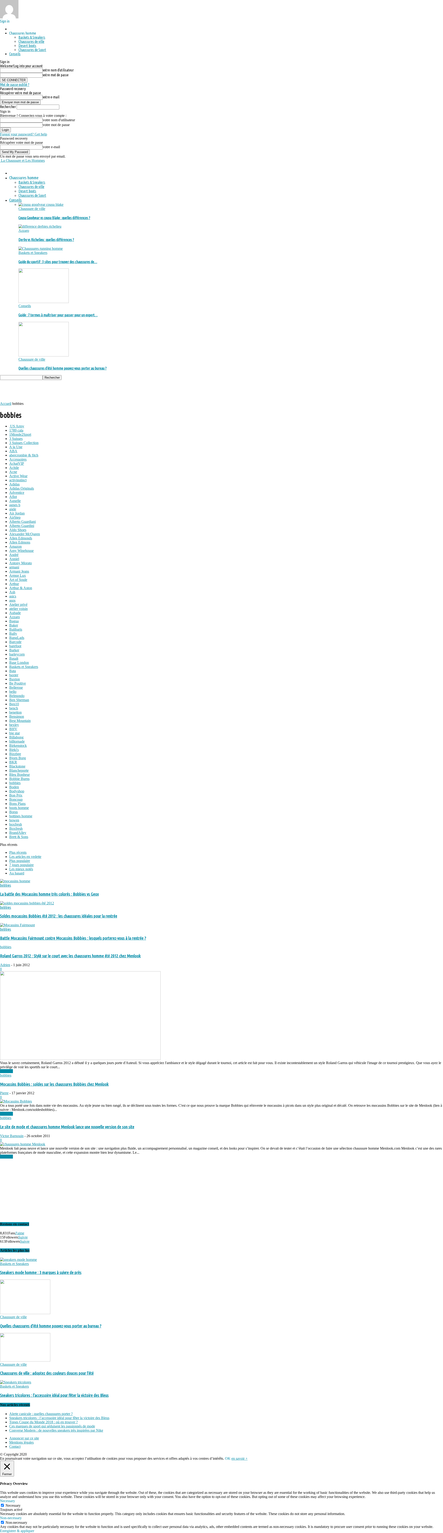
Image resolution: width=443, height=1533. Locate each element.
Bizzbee (15, 754)
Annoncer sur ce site (24, 1438)
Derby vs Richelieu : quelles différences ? (46, 240)
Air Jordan (17, 513)
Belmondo (16, 696)
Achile (14, 468)
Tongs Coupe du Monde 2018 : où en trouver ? (43, 1422)
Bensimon (16, 716)
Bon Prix (15, 795)
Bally (13, 634)
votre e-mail (51, 97)
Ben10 (14, 704)
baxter (13, 675)
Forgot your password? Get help (23, 134)
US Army (16, 426)
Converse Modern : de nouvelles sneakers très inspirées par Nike (56, 1430)
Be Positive (17, 683)
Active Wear (18, 476)
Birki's (14, 750)
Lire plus (6, 1071)
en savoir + (239, 1458)
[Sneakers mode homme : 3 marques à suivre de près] (18, 1260)
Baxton (14, 679)
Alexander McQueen (24, 534)
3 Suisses (16, 439)
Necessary (13, 1505)
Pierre (4, 1093)
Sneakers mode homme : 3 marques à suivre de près (40, 1272)
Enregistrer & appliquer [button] (17, 1531)
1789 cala (16, 430)
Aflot (13, 497)
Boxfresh (16, 828)
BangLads (16, 638)
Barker (14, 650)
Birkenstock (18, 745)
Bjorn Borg (17, 758)
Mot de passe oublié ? (14, 84)
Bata (12, 671)
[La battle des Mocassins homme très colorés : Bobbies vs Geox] (15, 881)
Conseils (15, 54)
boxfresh (15, 824)
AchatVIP (16, 463)
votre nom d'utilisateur (58, 70)
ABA (13, 451)
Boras (13, 812)
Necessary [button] (7, 1501)
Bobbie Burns (19, 779)
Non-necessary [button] (11, 1518)
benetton (15, 712)
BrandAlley (17, 833)
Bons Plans (17, 804)
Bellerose (16, 687)
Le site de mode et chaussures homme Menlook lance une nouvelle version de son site (67, 1126)
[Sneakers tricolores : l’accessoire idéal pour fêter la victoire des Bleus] (15, 1382)
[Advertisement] (84, 390)
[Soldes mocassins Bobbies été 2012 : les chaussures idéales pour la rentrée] (27, 903)
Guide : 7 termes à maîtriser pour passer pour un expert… (58, 315)
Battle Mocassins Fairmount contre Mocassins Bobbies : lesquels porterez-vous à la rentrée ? (73, 938)
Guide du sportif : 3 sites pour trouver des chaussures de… (57, 262)
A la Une (15, 447)
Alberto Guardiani (22, 522)
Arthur (14, 584)
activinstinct (18, 480)
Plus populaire (19, 861)
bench (13, 708)
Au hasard (16, 873)
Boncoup (16, 799)
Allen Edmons (19, 542)
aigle (12, 509)
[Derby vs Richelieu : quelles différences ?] (39, 226)
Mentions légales (21, 1442)
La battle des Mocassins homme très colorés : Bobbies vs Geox (49, 894)
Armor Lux (17, 575)
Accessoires (18, 459)
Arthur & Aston (20, 588)
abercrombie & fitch (23, 455)
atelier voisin (18, 609)
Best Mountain (20, 721)
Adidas (14, 484)
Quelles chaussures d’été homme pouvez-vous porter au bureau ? (62, 368)
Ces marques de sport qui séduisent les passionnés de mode (52, 1426)
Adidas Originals (21, 488)
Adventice (16, 492)
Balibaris (15, 629)
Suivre (23, 1237)
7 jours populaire (21, 865)
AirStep (15, 517)
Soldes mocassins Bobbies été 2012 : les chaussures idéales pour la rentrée (58, 916)
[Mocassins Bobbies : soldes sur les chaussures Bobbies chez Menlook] (16, 1101)
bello (12, 692)
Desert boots (27, 46)
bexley (14, 725)
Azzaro (23, 230)
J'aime (19, 1233)
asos (12, 600)
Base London (19, 663)
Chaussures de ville (31, 41)
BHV (13, 729)
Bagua (14, 621)
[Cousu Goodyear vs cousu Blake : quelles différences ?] (40, 204)
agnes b (14, 505)
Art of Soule (18, 580)
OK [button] (227, 1458)
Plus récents (18, 852)
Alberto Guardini (21, 526)
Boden (14, 787)
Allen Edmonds (20, 538)
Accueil (5, 404)
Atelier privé (18, 604)
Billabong (16, 737)
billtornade (17, 741)
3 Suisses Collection (24, 443)
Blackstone (17, 766)
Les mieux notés (21, 869)
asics (12, 596)
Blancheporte (19, 770)
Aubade (15, 613)
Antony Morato (20, 563)
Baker (13, 625)
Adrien (5, 965)
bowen (14, 820)
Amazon (15, 546)
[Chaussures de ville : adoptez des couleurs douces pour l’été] (25, 1360)
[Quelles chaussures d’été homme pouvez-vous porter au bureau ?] (43, 355)
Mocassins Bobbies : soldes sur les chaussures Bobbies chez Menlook (54, 1084)
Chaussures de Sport (32, 50)
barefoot (15, 646)
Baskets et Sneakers (32, 253)
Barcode (15, 642)
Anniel (14, 559)
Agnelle (15, 501)
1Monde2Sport (20, 434)
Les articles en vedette (25, 857)
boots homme (19, 808)
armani (14, 567)
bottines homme (20, 816)
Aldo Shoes (17, 530)
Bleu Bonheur (19, 775)
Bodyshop (16, 791)
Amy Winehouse (21, 551)
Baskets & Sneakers (31, 37)
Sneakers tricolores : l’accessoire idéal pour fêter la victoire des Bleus (54, 1395)
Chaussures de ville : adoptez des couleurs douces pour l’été (47, 1373)
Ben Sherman (19, 700)
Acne (13, 472)
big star (14, 733)
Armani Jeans (19, 571)
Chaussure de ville (31, 209)
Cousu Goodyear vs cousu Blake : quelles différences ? (54, 218)
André (13, 555)
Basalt (13, 658)
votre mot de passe (56, 75)
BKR (13, 762)
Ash (12, 592)
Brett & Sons (18, 837)
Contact (15, 1446)
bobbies (15, 783)
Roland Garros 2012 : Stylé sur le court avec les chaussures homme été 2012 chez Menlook (70, 955)
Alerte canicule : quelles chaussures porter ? (41, 1414)
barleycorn (17, 654)
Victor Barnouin (12, 1136)
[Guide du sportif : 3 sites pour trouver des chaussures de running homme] (40, 248)
